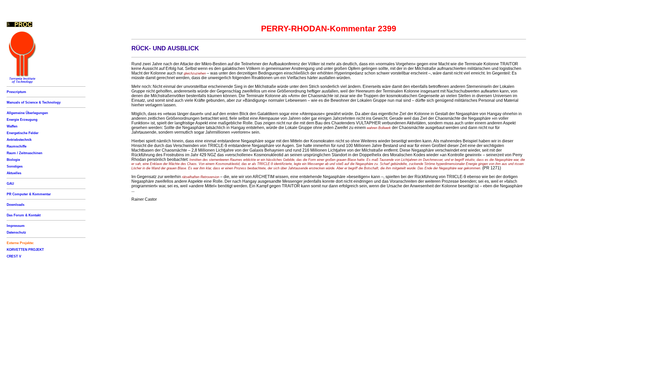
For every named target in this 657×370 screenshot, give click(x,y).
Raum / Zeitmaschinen (24, 153)
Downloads (15, 204)
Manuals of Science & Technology (34, 102)
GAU (10, 183)
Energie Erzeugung (22, 119)
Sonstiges (15, 166)
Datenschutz (16, 232)
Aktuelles (14, 173)
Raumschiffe (16, 146)
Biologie (13, 159)
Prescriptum (16, 92)
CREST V (14, 256)
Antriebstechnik (19, 139)
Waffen (12, 126)
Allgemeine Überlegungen (27, 113)
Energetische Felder (22, 133)
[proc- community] (19, 24)
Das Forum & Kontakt (24, 215)
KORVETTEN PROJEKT (25, 249)
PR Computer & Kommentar (29, 194)
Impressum (16, 225)
